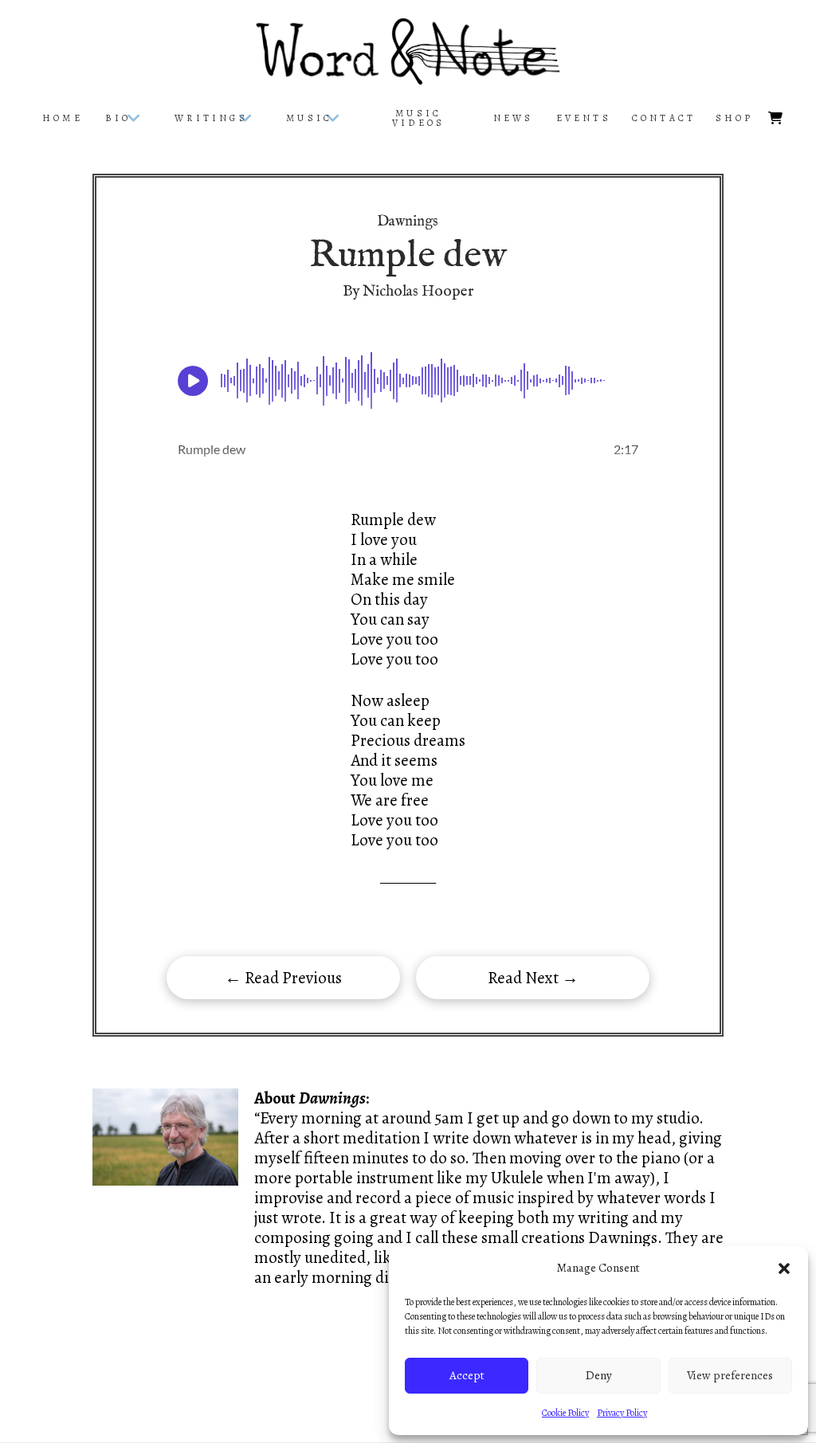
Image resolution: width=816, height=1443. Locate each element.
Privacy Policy (622, 1412)
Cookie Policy (565, 1412)
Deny (599, 1375)
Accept (466, 1375)
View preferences (730, 1375)
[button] (784, 1268)
